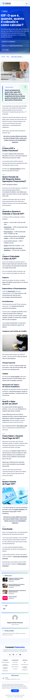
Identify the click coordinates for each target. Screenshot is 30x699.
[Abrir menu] (26, 3)
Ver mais (15, 690)
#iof (4, 608)
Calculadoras (25, 669)
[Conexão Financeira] (6, 3)
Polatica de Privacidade (18, 696)
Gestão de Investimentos (5, 665)
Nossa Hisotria (15, 664)
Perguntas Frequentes (24, 667)
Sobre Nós (15, 662)
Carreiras (15, 668)
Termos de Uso (10, 696)
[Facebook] (16, 654)
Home (3, 56)
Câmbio (5, 11)
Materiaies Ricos (24, 664)
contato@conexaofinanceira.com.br (12, 679)
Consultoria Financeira (5, 668)
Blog (8, 56)
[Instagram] (13, 654)
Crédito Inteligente (5, 662)
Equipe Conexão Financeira (16, 45)
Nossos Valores (15, 666)
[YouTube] (20, 654)
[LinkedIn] (10, 654)
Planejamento (5, 670)
